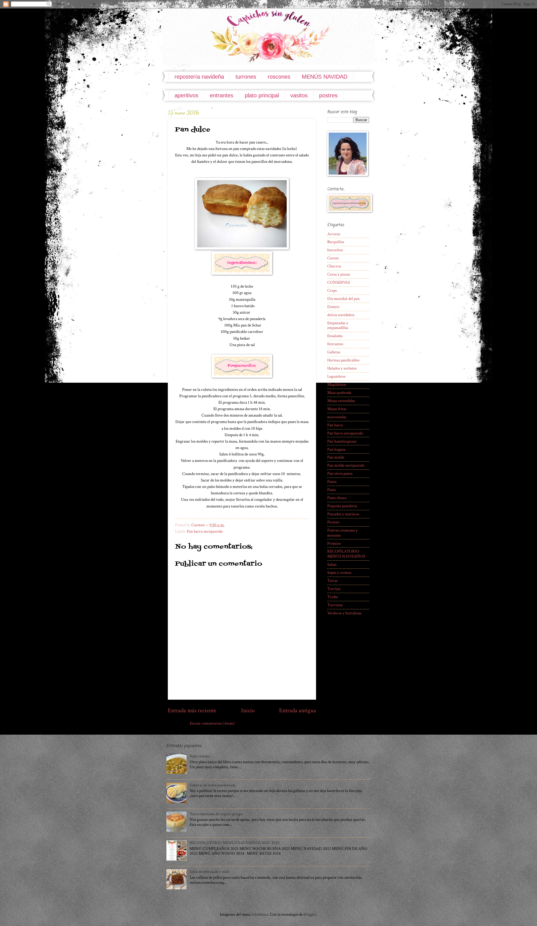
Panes (331, 481)
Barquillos (335, 242)
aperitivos (186, 95)
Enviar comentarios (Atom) (212, 723)
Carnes (333, 258)
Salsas (331, 564)
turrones (245, 77)
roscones (279, 77)
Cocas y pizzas (338, 274)
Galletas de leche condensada (212, 785)
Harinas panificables (343, 360)
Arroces (333, 234)
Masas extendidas (341, 400)
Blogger (309, 914)
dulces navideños (340, 315)
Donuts (333, 306)
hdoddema (259, 914)
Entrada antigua (297, 710)
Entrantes (335, 344)
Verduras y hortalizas (344, 613)
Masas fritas (336, 409)
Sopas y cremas (339, 572)
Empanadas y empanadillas (337, 325)
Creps (332, 290)
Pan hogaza (336, 449)
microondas (336, 417)
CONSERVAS (338, 282)
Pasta (331, 489)
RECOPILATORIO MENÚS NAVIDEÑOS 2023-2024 (234, 842)
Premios (334, 543)
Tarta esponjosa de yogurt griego (216, 814)
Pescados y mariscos (343, 514)
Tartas (332, 580)
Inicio (248, 710)
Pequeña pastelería (342, 506)
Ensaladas (335, 336)
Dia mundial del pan (343, 298)
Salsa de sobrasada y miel (209, 871)
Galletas (333, 352)
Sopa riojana (199, 756)
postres (328, 95)
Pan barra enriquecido (205, 531)
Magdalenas (336, 384)
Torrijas (333, 588)
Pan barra (335, 425)
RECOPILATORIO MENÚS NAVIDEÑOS (346, 554)
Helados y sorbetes (342, 368)
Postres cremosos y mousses (342, 533)
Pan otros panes (339, 473)
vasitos (299, 95)
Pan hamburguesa (341, 441)
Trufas (332, 597)
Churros (334, 266)
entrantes (221, 95)
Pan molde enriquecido (345, 465)
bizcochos (335, 250)
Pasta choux (337, 497)
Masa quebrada (339, 392)
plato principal (262, 95)
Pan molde (335, 457)
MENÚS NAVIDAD (324, 77)
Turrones (335, 605)
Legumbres (336, 376)
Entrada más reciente (192, 710)
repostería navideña (199, 77)
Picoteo (333, 522)
